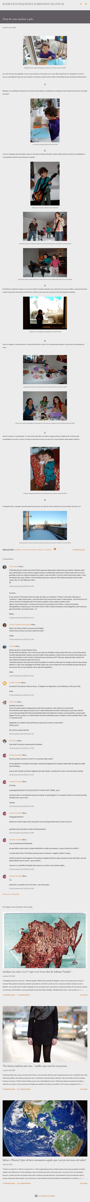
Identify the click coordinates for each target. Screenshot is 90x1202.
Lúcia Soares (14, 566)
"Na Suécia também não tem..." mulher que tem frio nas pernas (35, 1066)
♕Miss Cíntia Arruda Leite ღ (20, 624)
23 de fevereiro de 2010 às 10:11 (21, 618)
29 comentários (24, 1183)
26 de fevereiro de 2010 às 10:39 (21, 869)
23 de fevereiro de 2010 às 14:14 (21, 676)
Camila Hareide (15, 682)
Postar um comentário (11, 894)
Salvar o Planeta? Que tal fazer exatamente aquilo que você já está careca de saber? (44, 1160)
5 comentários (23, 995)
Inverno (17, 550)
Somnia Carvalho (15, 755)
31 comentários (24, 1089)
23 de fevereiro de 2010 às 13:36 (21, 639)
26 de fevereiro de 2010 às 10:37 (21, 775)
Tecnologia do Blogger (46, 1196)
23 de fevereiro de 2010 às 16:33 (21, 695)
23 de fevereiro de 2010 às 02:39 (21, 586)
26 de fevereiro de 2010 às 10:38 (21, 806)
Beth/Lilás (13, 702)
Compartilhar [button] (78, 550)
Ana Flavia (13, 740)
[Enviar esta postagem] (55, 550)
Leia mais (83, 995)
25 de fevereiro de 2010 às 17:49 (21, 748)
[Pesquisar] (80, 4)
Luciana (12, 646)
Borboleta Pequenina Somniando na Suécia (33, 4)
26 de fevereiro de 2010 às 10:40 (21, 888)
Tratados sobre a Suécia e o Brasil (37, 550)
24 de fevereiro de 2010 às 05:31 (21, 734)
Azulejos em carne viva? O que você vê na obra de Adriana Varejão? (37, 971)
